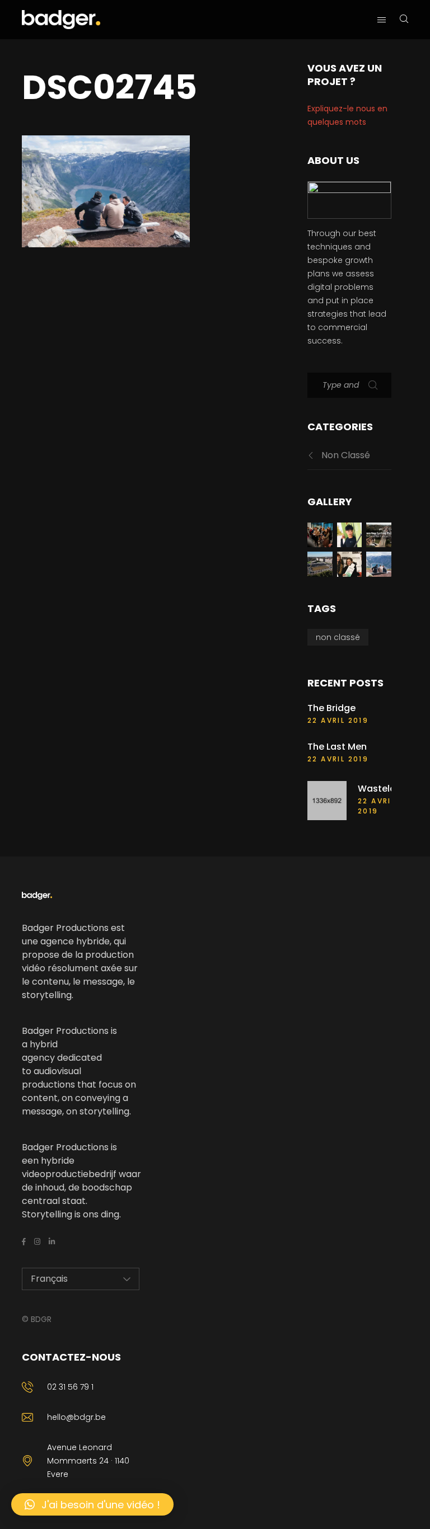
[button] (92, 1504)
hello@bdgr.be (76, 1417)
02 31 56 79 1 (70, 1386)
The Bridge (331, 708)
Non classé (345, 455)
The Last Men (337, 746)
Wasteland (383, 788)
